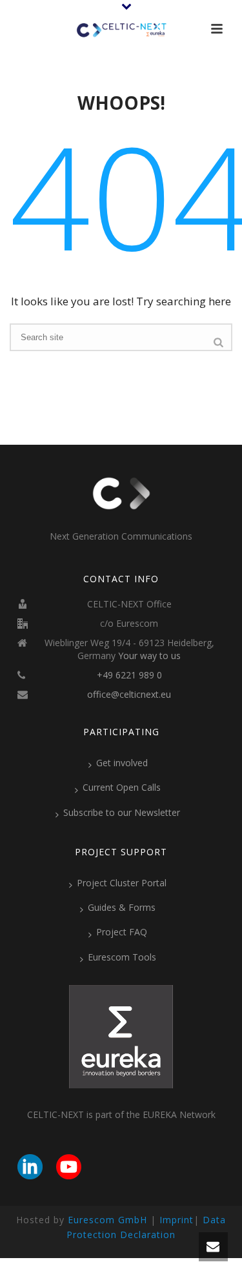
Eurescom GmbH (107, 1220)
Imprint (176, 1220)
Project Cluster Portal (121, 883)
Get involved (122, 763)
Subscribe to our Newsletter (121, 812)
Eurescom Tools (122, 957)
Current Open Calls (122, 787)
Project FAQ (121, 932)
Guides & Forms (122, 907)
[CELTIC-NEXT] (121, 29)
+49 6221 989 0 (129, 675)
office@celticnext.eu (129, 694)
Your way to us (149, 656)
